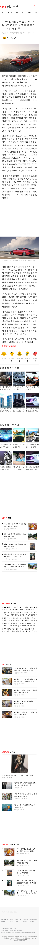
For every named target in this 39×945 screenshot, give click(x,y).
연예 (23, 12)
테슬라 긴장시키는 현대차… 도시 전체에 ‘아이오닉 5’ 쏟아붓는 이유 (19, 446)
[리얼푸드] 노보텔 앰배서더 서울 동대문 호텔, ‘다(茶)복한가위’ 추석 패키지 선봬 (25, 681)
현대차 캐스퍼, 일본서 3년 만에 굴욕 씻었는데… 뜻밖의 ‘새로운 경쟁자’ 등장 (32, 446)
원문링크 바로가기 (9, 346)
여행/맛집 (9, 12)
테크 (15, 810)
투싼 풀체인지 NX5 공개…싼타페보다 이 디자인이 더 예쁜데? (19, 388)
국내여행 (6, 539)
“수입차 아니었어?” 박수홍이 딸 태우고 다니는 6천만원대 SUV (19, 468)
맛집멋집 (6, 529)
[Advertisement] (19, 217)
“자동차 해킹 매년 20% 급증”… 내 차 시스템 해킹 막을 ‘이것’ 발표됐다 (6, 446)
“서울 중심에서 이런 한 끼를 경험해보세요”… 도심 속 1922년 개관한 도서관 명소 (25, 670)
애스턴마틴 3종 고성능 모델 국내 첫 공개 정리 (18, 410)
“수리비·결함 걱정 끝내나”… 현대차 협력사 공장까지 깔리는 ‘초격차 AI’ (6, 410)
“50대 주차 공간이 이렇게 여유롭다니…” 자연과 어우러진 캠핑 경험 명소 (15, 566)
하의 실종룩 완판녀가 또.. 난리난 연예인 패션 (17, 775)
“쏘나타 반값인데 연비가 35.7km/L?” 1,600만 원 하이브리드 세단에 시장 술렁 (32, 388)
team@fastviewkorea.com (29, 932)
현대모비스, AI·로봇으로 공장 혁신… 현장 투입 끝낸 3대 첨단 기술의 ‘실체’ (32, 410)
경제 (29, 12)
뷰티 (17, 12)
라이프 (16, 684)
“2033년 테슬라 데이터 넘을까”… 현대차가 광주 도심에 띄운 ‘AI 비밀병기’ (6, 468)
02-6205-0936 (7, 932)
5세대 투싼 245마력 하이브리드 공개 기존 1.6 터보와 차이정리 (6, 388)
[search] (35, 6)
